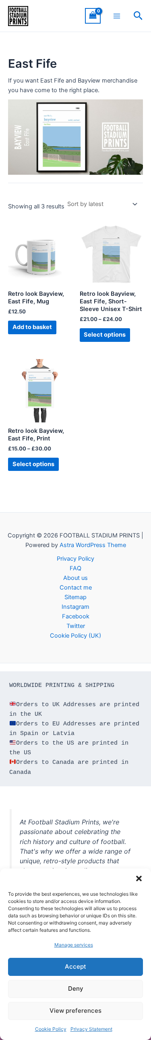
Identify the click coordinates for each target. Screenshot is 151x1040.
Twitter (75, 626)
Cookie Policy (50, 1029)
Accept (75, 966)
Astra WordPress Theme (93, 545)
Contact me (76, 587)
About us (75, 578)
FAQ (75, 568)
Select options (105, 334)
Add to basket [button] (32, 327)
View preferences (75, 1010)
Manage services (73, 945)
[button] (139, 878)
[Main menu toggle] (117, 16)
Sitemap (75, 597)
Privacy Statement (91, 1029)
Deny (75, 988)
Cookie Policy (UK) (75, 635)
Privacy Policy (75, 558)
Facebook (75, 616)
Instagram (75, 606)
